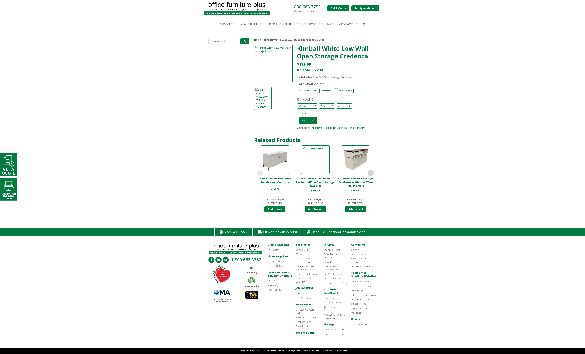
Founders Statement (362, 266)
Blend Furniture (309, 24)
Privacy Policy (294, 350)
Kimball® (360, 127)
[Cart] (363, 24)
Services (328, 244)
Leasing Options (276, 265)
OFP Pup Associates (306, 297)
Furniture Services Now (335, 282)
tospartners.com (360, 281)
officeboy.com (358, 303)
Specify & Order (331, 249)
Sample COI (302, 249)
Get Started (303, 244)
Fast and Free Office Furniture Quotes (308, 260)
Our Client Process (333, 274)
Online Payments (278, 244)
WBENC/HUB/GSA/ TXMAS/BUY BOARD (280, 274)
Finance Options (278, 256)
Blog (330, 24)
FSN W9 (300, 254)
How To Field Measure (307, 274)
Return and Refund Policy (335, 350)
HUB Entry (273, 285)
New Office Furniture (334, 334)
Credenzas (316, 127)
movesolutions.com (361, 285)
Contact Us (358, 244)
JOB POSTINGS (304, 288)
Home (257, 39)
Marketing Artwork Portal (305, 311)
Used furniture (280, 24)
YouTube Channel (360, 324)
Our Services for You (334, 278)
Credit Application (277, 261)
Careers (300, 293)
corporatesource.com (362, 299)
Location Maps (358, 254)
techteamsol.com (360, 290)
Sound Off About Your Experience (362, 260)
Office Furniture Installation (331, 256)
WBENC (271, 281)
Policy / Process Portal (307, 317)
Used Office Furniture (334, 329)
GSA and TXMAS (276, 290)
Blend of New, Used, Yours (333, 308)
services (226, 24)
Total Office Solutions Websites (363, 274)
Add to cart (308, 120)
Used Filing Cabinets (335, 127)
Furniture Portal (304, 321)
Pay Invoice (273, 249)
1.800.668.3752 (306, 7)
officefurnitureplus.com (363, 294)
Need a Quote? (235, 232)
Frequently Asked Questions (305, 268)
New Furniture (251, 24)
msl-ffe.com (357, 312)
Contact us (348, 24)
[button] (273, 66)
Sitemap (328, 324)
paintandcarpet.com (361, 308)
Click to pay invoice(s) (279, 232)
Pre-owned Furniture (334, 302)
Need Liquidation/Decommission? (337, 232)
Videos (355, 319)
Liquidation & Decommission (331, 268)
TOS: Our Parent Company (304, 280)
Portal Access (304, 304)
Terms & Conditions (312, 350)
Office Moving (330, 261)
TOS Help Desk (305, 332)
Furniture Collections (330, 291)
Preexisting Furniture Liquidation (334, 316)
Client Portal (302, 326)
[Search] (244, 41)
